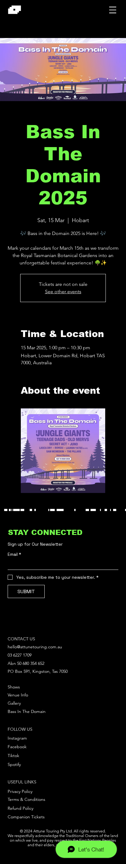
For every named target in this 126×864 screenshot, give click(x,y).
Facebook (17, 746)
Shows (14, 687)
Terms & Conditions (26, 799)
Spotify (14, 764)
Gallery (14, 703)
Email (14, 554)
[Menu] (113, 9)
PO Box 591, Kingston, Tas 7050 (38, 671)
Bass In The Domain (27, 711)
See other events (63, 291)
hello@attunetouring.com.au (35, 647)
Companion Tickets (26, 817)
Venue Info (18, 695)
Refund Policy (20, 808)
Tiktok (13, 755)
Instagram (17, 738)
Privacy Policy (20, 791)
